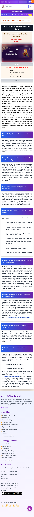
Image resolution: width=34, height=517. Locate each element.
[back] (3, 20)
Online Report (6, 446)
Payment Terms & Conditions (9, 483)
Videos (4, 431)
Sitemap (3, 490)
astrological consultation (11, 376)
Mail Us (3, 476)
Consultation (5, 444)
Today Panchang (6, 422)
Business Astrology (7, 453)
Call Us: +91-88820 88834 (9, 474)
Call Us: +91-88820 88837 (9, 472)
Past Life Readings (7, 457)
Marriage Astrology (7, 450)
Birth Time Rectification (8, 455)
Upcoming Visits (6, 427)
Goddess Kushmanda (24, 20)
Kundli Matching (6, 420)
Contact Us (4, 478)
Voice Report (5, 448)
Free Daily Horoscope (8, 415)
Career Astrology (7, 460)
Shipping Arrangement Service (10, 488)
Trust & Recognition (7, 436)
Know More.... (5, 407)
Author (4, 433)
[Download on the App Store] (6, 493)
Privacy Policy (5, 481)
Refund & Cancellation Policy (9, 485)
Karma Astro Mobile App (9, 429)
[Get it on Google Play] (17, 493)
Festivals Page (12, 20)
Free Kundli (5, 417)
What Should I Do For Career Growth (19, 317)
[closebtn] (32, 1)
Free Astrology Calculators (9, 424)
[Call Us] (2, 2)
